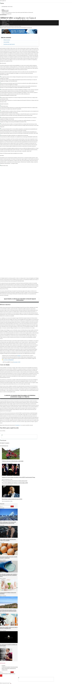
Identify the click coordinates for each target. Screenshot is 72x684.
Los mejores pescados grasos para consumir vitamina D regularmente (8, 557)
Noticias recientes (3, 14)
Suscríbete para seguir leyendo (9, 44)
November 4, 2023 (16, 362)
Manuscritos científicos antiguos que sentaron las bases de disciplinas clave (8, 628)
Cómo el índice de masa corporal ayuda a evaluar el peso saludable (8, 540)
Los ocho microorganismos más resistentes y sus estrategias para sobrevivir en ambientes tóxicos (8, 575)
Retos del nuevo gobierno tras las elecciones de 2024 (12, 499)
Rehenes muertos (7, 39)
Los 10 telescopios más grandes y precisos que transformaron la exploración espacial (8, 610)
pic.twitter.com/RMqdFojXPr (8, 359)
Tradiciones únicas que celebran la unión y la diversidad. (12, 461)
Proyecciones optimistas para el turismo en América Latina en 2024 (15, 482)
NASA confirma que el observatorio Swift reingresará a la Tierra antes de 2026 (8, 523)
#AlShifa (19, 355)
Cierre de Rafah (6, 42)
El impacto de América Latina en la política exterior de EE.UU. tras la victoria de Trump (18, 477)
